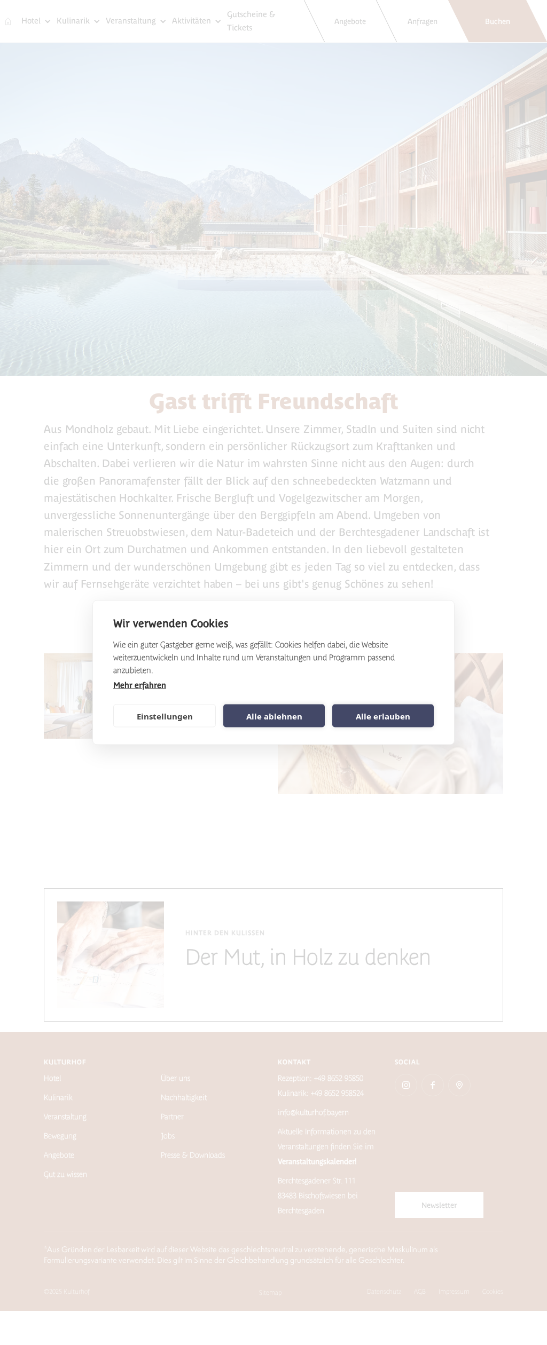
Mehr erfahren (139, 685)
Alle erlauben (383, 715)
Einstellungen (165, 715)
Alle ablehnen (274, 715)
